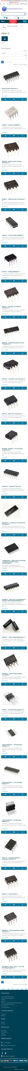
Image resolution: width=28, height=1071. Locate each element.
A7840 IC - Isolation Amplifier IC (11, 125)
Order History (4, 1032)
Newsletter (3, 1035)
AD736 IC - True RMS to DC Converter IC (13, 379)
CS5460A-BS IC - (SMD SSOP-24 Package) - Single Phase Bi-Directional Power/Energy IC (14, 562)
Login (17, 4)
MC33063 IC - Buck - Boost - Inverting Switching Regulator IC (13, 967)
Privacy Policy (4, 1006)
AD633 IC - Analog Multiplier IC (11, 271)
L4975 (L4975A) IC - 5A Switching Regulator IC (11, 820)
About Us (3, 1001)
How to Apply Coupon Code (7, 996)
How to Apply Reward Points (7, 998)
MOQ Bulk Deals (13, 21)
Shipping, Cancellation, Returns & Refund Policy (11, 1002)
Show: (25, 55)
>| (10, 62)
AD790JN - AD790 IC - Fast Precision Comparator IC (12, 449)
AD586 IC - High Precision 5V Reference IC (13, 199)
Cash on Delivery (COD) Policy (7, 1004)
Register (10, 4)
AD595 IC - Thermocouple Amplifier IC (13, 235)
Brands (2, 1022)
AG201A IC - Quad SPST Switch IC (11, 486)
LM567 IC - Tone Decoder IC (10, 894)
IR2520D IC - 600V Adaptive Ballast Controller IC (12, 674)
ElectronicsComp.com (8, 1067)
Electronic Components (12, 26)
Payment (3, 999)
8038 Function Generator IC (10, 88)
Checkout (24, 4)
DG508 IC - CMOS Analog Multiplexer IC (13, 637)
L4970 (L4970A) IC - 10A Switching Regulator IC (12, 745)
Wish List (3, 1033)
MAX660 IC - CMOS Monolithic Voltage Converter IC (13, 931)
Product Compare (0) (5, 48)
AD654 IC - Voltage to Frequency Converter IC (11, 307)
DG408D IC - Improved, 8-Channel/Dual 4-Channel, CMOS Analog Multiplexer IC (14, 600)
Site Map (3, 1015)
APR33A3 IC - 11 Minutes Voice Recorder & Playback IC (13, 523)
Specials (3, 1024)
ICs (21, 26)
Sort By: (25, 50)
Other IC (4, 27)
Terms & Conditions (5, 1007)
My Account (3, 1030)
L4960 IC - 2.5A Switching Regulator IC (13, 709)
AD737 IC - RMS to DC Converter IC (12, 413)
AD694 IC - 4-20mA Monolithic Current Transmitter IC (13, 343)
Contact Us (3, 1014)
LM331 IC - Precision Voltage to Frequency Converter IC (11, 858)
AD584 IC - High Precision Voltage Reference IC (12, 162)
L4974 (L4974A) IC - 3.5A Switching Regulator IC (12, 783)
